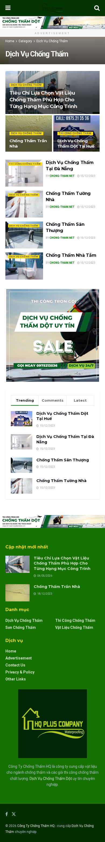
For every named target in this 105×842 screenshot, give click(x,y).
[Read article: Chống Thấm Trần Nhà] (17, 592)
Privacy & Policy (19, 672)
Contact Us (15, 665)
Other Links (15, 679)
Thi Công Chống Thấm (75, 133)
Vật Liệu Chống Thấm (74, 627)
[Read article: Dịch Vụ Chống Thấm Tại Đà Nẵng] (24, 173)
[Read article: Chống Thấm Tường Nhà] (24, 204)
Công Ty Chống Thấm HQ (36, 826)
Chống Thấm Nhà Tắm (71, 255)
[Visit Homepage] (52, 8)
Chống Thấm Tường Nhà (61, 480)
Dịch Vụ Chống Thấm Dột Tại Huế (75, 143)
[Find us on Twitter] (14, 814)
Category (25, 41)
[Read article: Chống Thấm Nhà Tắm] (24, 265)
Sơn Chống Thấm (20, 627)
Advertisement (18, 658)
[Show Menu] (7, 8)
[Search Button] (97, 8)
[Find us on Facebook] (6, 814)
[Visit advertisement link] (52, 22)
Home (9, 41)
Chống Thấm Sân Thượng (62, 460)
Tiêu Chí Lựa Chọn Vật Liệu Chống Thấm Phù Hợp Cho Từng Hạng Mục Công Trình (43, 99)
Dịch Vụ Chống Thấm (52, 41)
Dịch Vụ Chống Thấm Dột (51, 778)
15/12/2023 (87, 175)
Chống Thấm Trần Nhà (57, 586)
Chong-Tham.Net (62, 175)
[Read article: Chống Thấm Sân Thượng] (24, 235)
